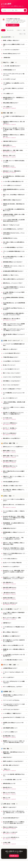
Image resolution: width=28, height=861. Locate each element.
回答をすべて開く (22, 33)
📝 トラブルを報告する (12, 25)
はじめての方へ (10, 30)
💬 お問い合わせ (14, 855)
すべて (3, 30)
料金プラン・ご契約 (21, 30)
